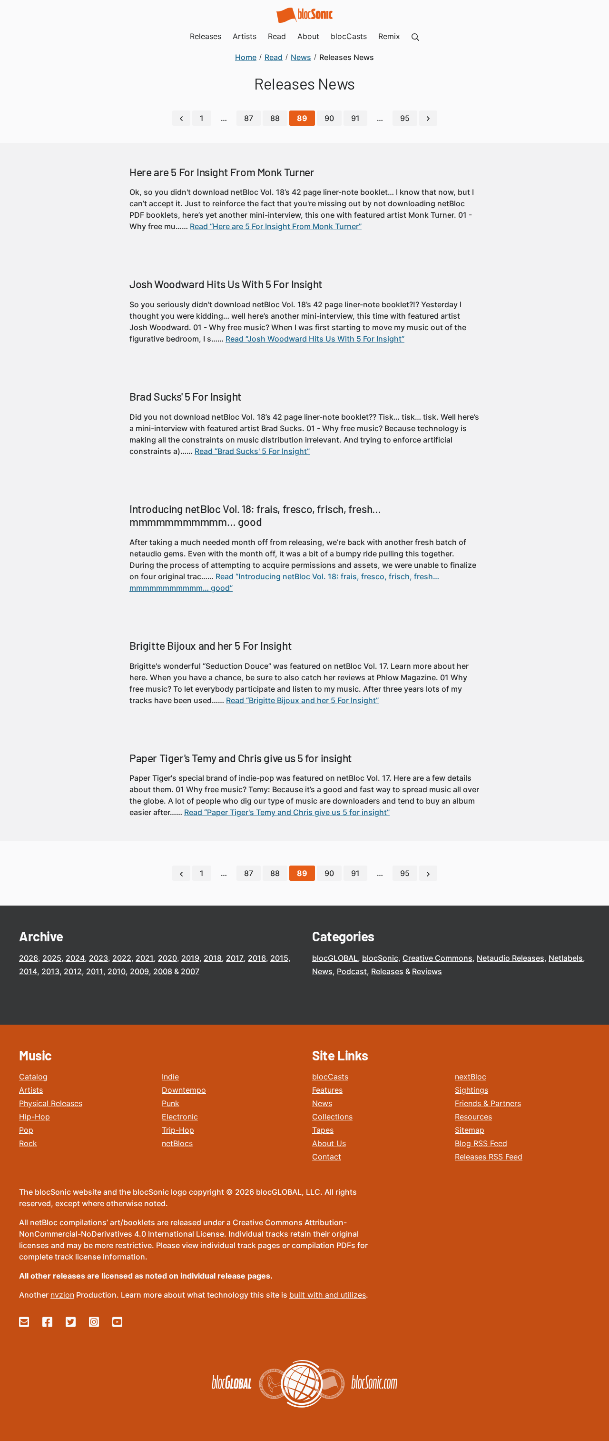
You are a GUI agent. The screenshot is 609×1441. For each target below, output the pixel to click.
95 (405, 118)
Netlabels (566, 958)
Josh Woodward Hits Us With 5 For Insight (226, 284)
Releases (387, 971)
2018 (213, 958)
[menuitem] (415, 36)
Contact (326, 1156)
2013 (50, 971)
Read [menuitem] (277, 36)
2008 (162, 971)
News (322, 971)
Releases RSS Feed (488, 1156)
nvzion (62, 1295)
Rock (28, 1143)
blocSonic (380, 958)
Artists (31, 1090)
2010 (117, 971)
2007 (190, 971)
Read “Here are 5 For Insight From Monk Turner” (276, 226)
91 (355, 118)
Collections (332, 1116)
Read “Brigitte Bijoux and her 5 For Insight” (302, 700)
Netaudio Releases (510, 958)
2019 (190, 958)
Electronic (180, 1116)
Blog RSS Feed (481, 1143)
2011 (94, 971)
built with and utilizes (327, 1295)
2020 (167, 958)
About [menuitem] (308, 36)
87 (248, 118)
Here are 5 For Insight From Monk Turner (221, 172)
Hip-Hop (34, 1116)
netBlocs (177, 1143)
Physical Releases (50, 1103)
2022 (121, 958)
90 (329, 118)
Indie (170, 1076)
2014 (28, 971)
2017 (235, 958)
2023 (98, 958)
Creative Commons (437, 958)
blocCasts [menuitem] (349, 36)
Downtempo (184, 1090)
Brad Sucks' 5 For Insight (185, 396)
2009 (139, 971)
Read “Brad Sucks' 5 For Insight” (252, 451)
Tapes (323, 1130)
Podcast (352, 971)
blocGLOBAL (335, 958)
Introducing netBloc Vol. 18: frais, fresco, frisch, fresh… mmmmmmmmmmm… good (255, 515)
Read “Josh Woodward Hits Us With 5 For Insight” (315, 338)
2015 (279, 958)
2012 (73, 971)
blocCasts (330, 1076)
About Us (329, 1143)
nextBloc (470, 1076)
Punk (170, 1103)
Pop (26, 1130)
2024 (75, 958)
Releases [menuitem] (205, 36)
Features (327, 1090)
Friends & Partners (488, 1103)
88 (275, 118)
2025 (51, 958)
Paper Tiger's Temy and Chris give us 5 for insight (240, 758)
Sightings (471, 1090)
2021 (145, 958)
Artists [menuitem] (244, 36)
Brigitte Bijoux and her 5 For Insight (210, 645)
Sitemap (469, 1130)
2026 (28, 958)
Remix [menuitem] (389, 36)
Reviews (427, 971)
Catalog (33, 1076)
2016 (257, 958)
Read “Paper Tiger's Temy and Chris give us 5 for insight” (287, 812)
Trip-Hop (178, 1130)
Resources (473, 1116)
